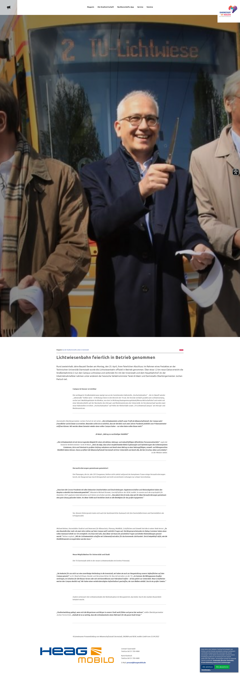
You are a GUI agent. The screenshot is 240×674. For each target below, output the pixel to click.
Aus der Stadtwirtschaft (69, 350)
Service (140, 7)
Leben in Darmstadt (83, 350)
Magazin (90, 7)
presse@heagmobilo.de (136, 663)
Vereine (150, 7)
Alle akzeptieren (222, 667)
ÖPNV (181, 350)
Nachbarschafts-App (125, 7)
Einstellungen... (206, 670)
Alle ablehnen (207, 667)
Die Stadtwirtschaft (106, 7)
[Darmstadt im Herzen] (229, 11)
